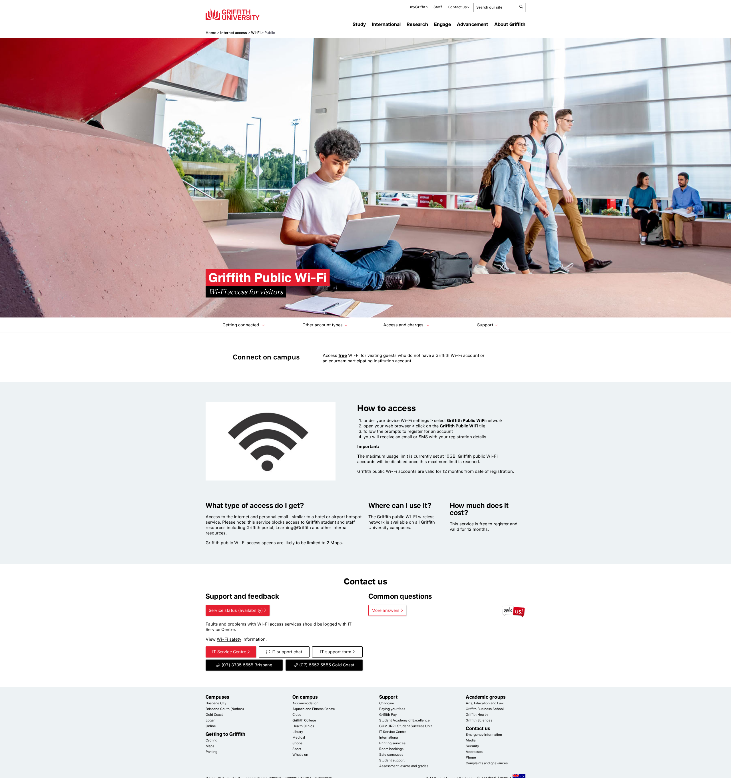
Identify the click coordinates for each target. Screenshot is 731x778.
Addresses (474, 752)
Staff (437, 7)
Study (359, 24)
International (386, 24)
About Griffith (509, 24)
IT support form (335, 651)
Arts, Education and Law (484, 703)
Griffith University (233, 14)
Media (470, 740)
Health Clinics (303, 726)
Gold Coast (214, 715)
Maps (210, 746)
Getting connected (241, 324)
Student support (392, 760)
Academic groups (486, 697)
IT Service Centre (229, 651)
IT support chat (287, 651)
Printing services (392, 743)
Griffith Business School (485, 709)
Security (472, 746)
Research (417, 24)
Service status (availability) (236, 610)
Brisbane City (216, 703)
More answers (385, 610)
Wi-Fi (255, 33)
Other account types (322, 324)
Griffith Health (477, 715)
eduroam (337, 360)
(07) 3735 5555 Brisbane (247, 665)
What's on (300, 755)
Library (297, 732)
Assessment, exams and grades (403, 766)
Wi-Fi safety (229, 639)
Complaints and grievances (487, 763)
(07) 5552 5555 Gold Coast (327, 665)
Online (211, 726)
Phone (471, 757)
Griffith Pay (388, 715)
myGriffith (419, 7)
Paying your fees (392, 709)
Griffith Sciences (479, 720)
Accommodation (305, 703)
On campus (305, 697)
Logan (210, 720)
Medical (298, 737)
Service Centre (392, 732)
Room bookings (391, 749)
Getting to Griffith (225, 734)
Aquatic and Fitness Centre (313, 709)
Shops (297, 743)
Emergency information (484, 735)
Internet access (233, 33)
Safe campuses (391, 755)
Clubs (296, 715)
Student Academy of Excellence (404, 720)
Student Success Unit (405, 726)
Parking (211, 752)
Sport (296, 749)
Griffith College (304, 720)
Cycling (211, 740)
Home (211, 33)
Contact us (457, 7)
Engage (442, 24)
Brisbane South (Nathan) (225, 709)
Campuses (217, 697)
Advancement (472, 24)
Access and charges (404, 324)
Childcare (386, 703)
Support (485, 324)
